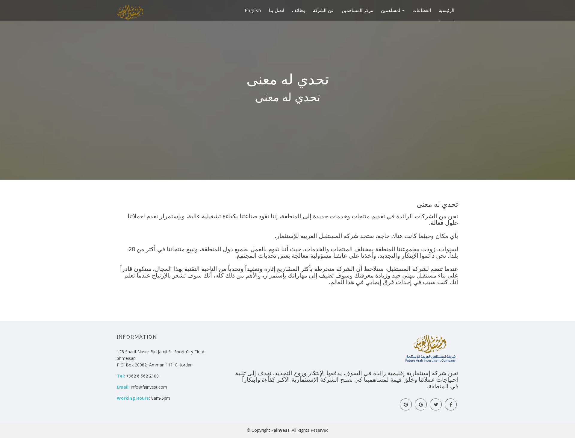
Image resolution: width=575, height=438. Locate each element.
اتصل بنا (276, 10)
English (253, 10)
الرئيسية (446, 10)
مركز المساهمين (357, 10)
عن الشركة (323, 10)
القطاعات (421, 10)
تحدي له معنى (437, 204)
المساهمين (391, 10)
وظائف (298, 10)
